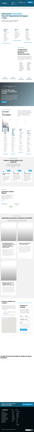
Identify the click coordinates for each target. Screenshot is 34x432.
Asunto (26, 319)
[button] (1, 7)
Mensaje (21, 322)
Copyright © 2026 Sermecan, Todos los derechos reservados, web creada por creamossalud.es (8, 429)
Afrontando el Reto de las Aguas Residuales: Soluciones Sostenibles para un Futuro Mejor (8, 283)
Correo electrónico (22, 319)
